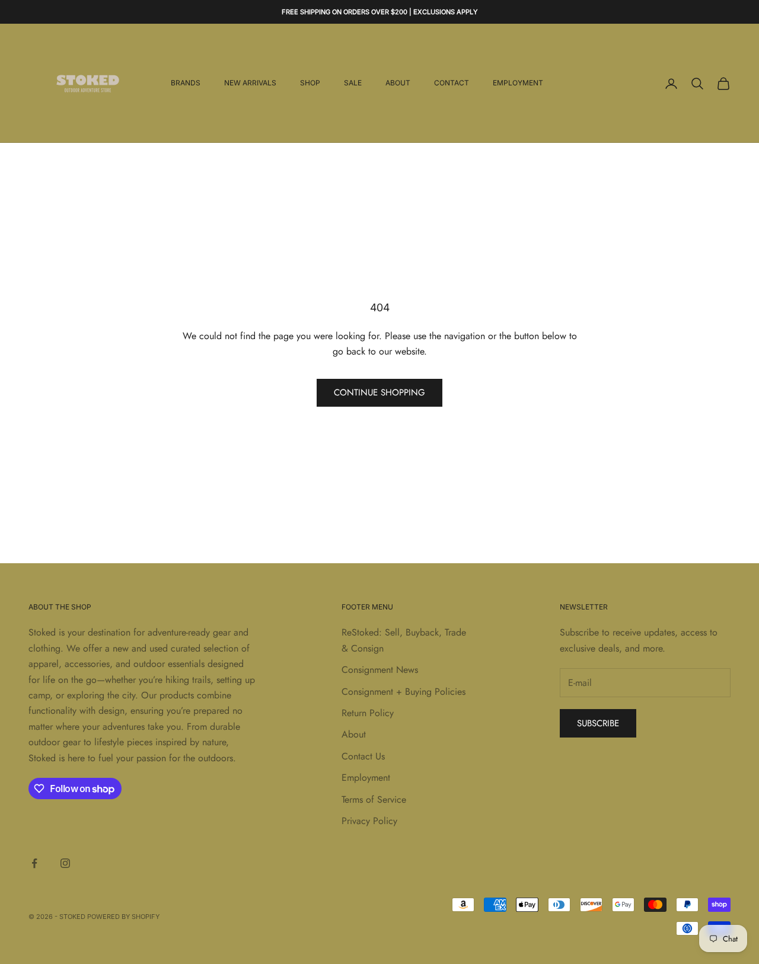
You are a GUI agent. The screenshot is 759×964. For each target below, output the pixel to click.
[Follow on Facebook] (34, 863)
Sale (353, 83)
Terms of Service (374, 799)
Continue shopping (379, 392)
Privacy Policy (369, 821)
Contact (451, 83)
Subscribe (598, 723)
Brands (185, 83)
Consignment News (380, 669)
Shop (310, 83)
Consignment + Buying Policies (403, 691)
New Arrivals (250, 83)
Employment (518, 83)
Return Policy (368, 713)
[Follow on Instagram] (65, 863)
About (397, 83)
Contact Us (363, 756)
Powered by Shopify (123, 916)
